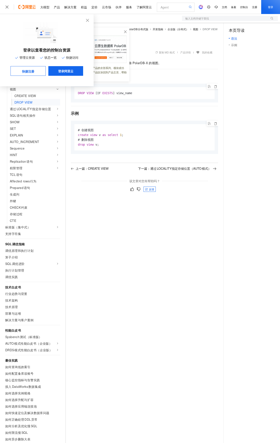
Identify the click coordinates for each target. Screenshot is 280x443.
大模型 (44, 7)
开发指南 (158, 29)
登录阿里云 (66, 71)
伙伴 (119, 7)
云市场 (106, 7)
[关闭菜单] (7, 7)
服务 (129, 7)
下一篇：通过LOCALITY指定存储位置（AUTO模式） (174, 168)
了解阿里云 (144, 7)
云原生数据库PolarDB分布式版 (129, 29)
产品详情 (185, 52)
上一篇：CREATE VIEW (92, 168)
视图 (195, 29)
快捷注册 (28, 71)
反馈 (151, 189)
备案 (233, 7)
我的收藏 (207, 52)
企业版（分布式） (178, 29)
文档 (224, 7)
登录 (270, 7)
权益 (84, 7)
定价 (94, 7)
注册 (254, 7)
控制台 (244, 7)
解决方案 (70, 7)
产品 (57, 7)
